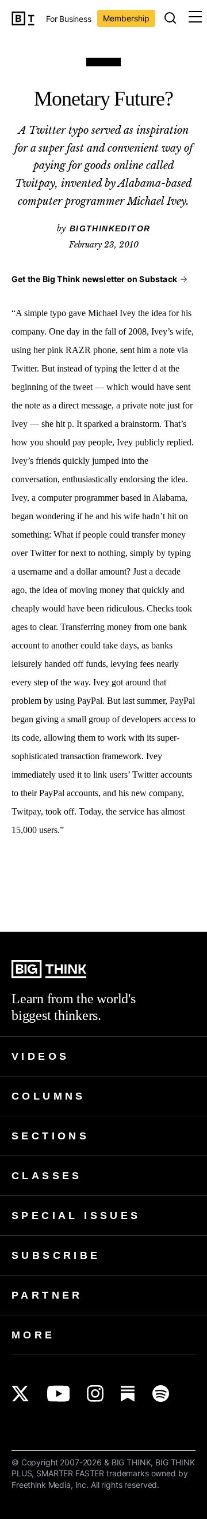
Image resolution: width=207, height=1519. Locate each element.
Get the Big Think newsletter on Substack (94, 279)
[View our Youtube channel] (58, 1393)
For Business (68, 19)
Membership (126, 18)
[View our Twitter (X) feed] (20, 1393)
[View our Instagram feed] (95, 1393)
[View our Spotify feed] (160, 1393)
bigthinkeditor (110, 228)
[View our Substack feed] (128, 1393)
